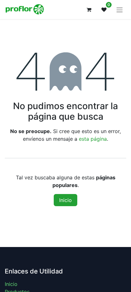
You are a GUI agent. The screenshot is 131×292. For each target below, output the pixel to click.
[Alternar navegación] (119, 10)
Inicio (65, 200)
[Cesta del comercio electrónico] (88, 9)
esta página (93, 139)
